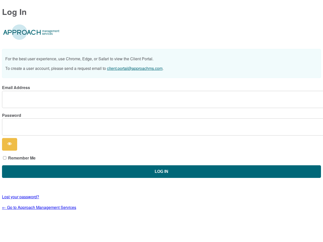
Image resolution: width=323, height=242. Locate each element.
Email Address (16, 87)
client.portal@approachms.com (135, 68)
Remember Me (22, 158)
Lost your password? (20, 197)
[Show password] (9, 144)
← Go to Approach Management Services (39, 207)
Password (11, 115)
